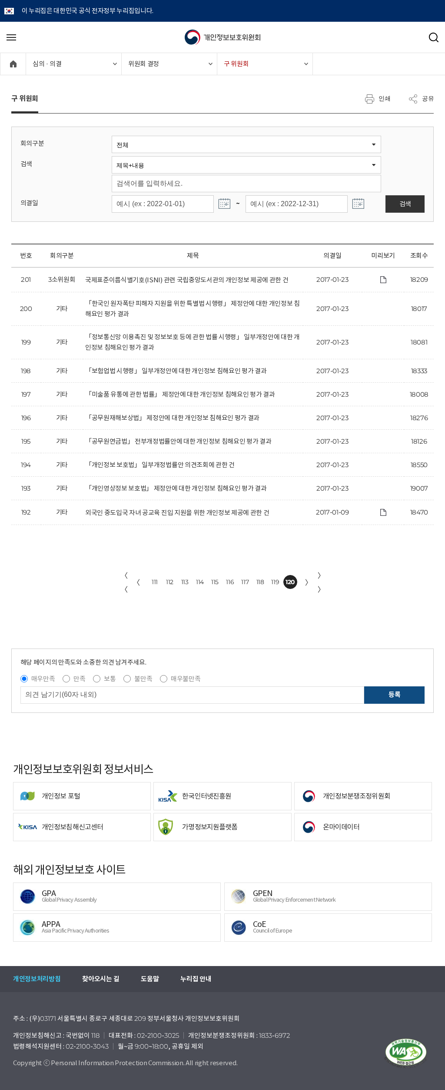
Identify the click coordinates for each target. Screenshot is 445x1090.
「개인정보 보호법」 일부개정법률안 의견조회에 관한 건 (160, 465)
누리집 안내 (195, 979)
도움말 (150, 979)
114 (200, 582)
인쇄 (385, 98)
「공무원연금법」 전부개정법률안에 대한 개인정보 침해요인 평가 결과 (178, 441)
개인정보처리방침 (36, 979)
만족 (79, 679)
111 (155, 582)
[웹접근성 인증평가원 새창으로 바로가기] (406, 1053)
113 (185, 582)
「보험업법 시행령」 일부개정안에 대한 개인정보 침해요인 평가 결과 (175, 371)
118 (260, 582)
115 (215, 582)
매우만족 (43, 679)
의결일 (29, 203)
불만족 (143, 679)
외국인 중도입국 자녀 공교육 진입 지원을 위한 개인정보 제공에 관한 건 (177, 512)
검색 (26, 164)
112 (169, 582)
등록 (394, 694)
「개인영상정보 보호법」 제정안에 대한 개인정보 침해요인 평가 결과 (175, 488)
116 (230, 582)
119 (275, 582)
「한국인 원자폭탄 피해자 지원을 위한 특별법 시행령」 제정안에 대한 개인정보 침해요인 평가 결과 (192, 308)
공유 (428, 98)
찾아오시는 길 (100, 979)
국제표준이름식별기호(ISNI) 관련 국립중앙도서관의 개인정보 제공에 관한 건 (187, 280)
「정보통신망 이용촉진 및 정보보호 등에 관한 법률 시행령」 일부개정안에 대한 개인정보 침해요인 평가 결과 (192, 342)
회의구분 (32, 143)
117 (245, 582)
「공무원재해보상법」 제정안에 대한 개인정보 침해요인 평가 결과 (172, 418)
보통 (110, 679)
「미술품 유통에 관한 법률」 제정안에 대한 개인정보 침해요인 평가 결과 (180, 394)
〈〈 (124, 582)
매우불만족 (185, 679)
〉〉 (321, 582)
